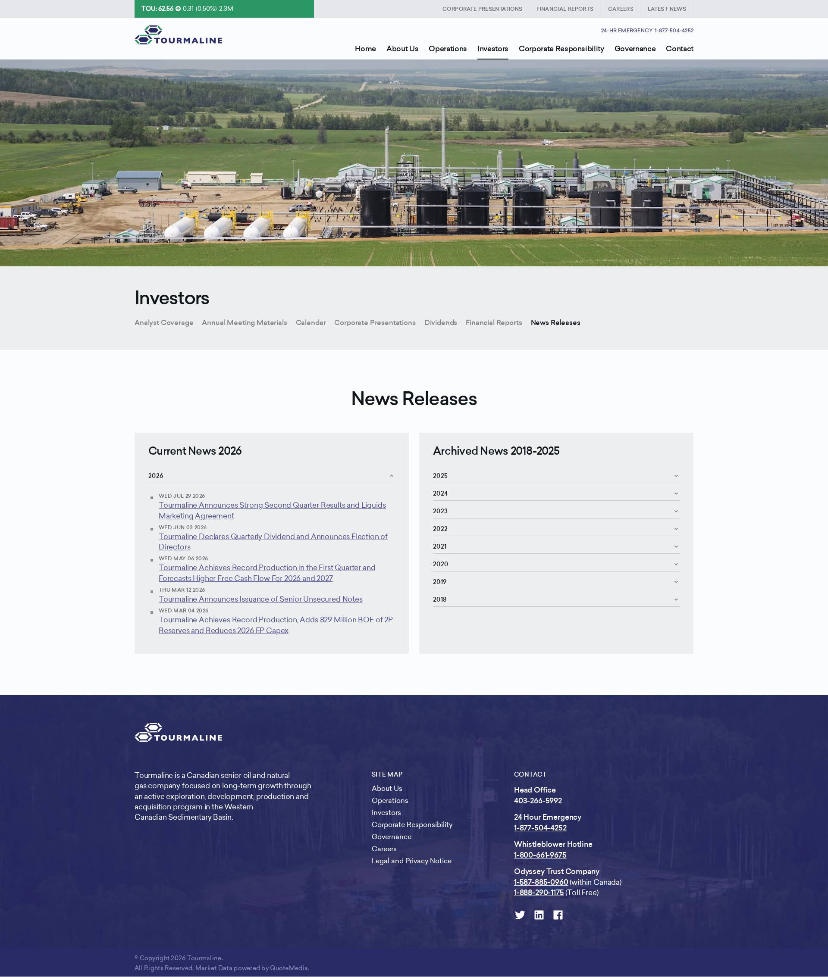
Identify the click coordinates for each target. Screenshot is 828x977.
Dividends (441, 322)
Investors (172, 298)
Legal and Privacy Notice (412, 860)
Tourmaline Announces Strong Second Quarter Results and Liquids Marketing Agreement (272, 510)
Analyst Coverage (164, 322)
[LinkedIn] (539, 915)
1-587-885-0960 (541, 882)
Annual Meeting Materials (244, 322)
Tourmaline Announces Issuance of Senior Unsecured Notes (261, 599)
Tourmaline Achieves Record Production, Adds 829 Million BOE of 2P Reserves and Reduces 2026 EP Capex (276, 625)
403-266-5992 (538, 800)
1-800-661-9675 (540, 855)
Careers (384, 848)
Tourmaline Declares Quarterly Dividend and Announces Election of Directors (273, 542)
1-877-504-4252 (674, 30)
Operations (390, 800)
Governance (391, 836)
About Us (387, 788)
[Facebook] (558, 915)
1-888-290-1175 (539, 892)
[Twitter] (520, 915)
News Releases (555, 322)
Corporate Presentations (374, 322)
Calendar (311, 322)
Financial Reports (494, 322)
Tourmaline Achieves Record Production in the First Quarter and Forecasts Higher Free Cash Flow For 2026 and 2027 (267, 573)
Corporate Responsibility (412, 824)
